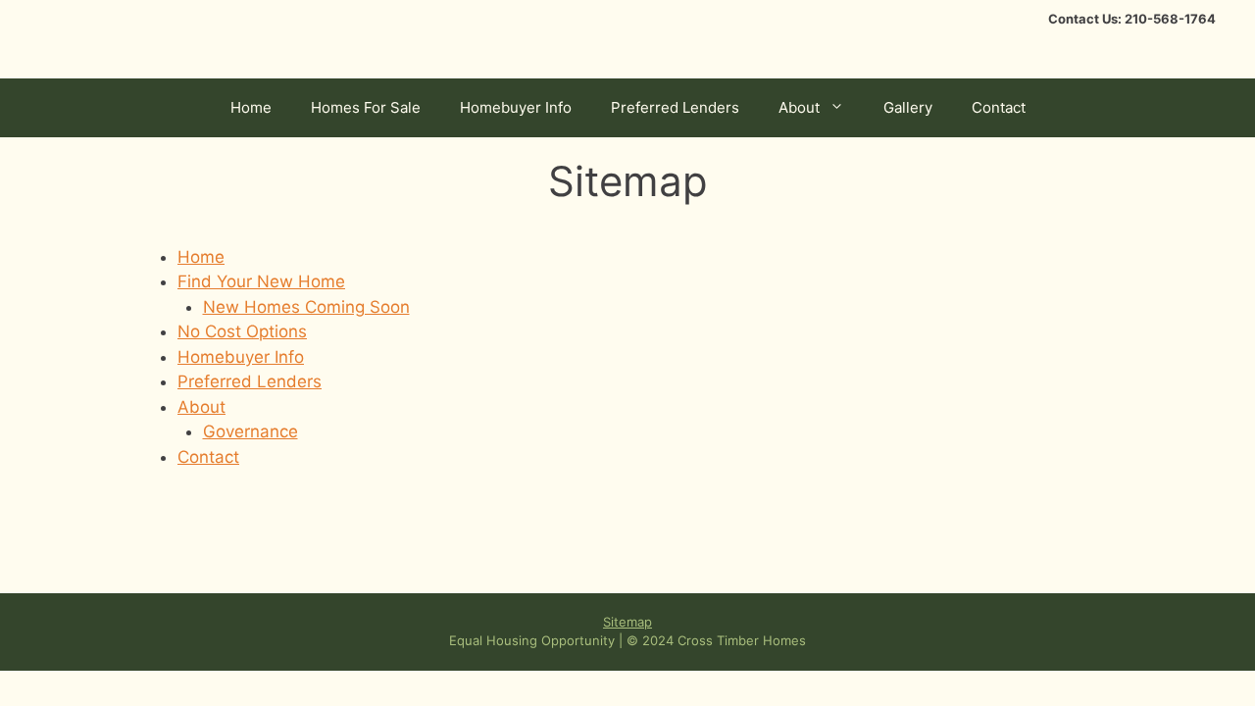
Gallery (907, 107)
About (799, 107)
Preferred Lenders (675, 107)
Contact (999, 107)
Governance (250, 431)
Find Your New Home (261, 281)
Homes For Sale (366, 107)
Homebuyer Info (516, 107)
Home (251, 107)
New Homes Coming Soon (306, 307)
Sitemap (627, 622)
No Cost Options (242, 331)
